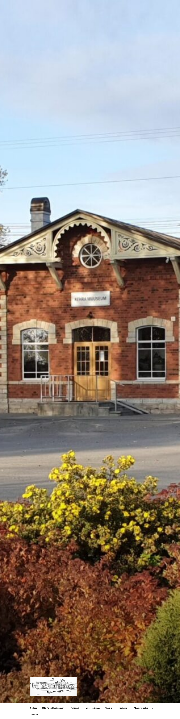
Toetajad (34, 714)
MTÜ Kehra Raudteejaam (53, 708)
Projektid (123, 708)
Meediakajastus (141, 708)
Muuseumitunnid (93, 708)
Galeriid (108, 708)
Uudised (33, 708)
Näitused (75, 708)
